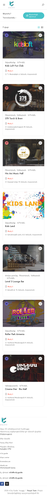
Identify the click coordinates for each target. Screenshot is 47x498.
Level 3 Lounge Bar (14, 281)
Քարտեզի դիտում (33, 15)
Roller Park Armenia (14, 334)
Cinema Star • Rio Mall (16, 389)
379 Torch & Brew (14, 118)
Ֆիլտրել (6, 13)
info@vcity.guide (16, 472)
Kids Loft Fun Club (14, 65)
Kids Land (10, 226)
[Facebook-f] (2, 484)
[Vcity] (11, 4)
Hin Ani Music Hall (14, 173)
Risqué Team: (32, 490)
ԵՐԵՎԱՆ (21, 62)
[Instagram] (7, 484)
